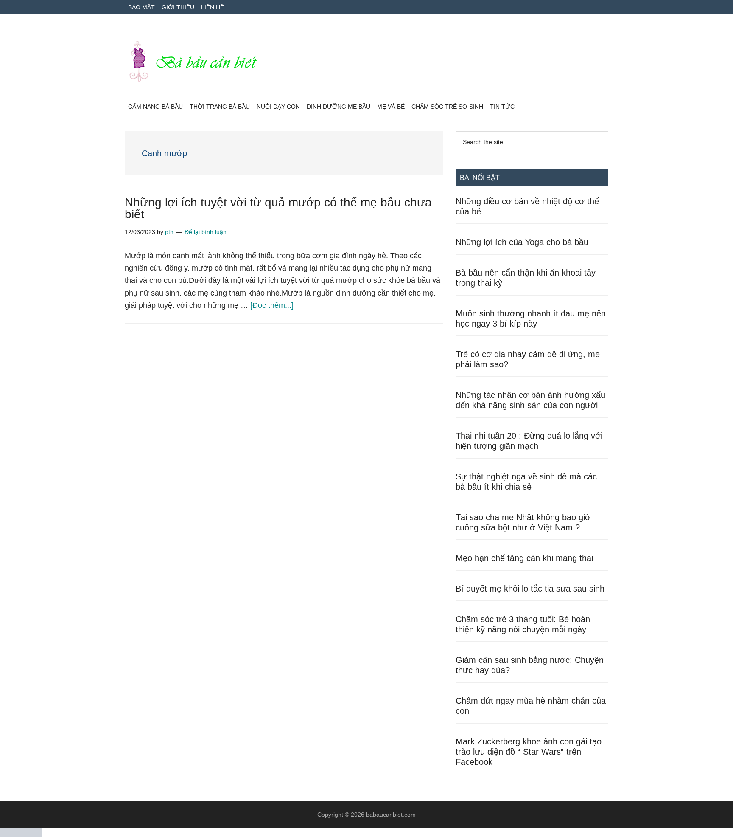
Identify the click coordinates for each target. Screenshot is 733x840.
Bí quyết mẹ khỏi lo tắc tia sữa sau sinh (530, 588)
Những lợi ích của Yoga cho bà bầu (522, 242)
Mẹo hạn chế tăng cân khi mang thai (524, 558)
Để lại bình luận (206, 231)
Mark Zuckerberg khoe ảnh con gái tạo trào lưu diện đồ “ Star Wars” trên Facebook (529, 752)
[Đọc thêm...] (272, 305)
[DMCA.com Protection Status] (21, 834)
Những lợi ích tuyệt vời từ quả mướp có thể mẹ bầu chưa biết (278, 208)
